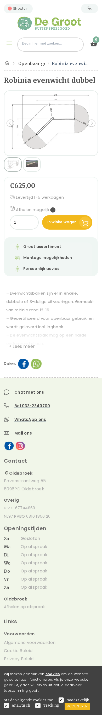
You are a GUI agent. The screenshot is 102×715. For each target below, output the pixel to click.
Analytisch (21, 705)
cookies (53, 673)
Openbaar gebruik (38, 63)
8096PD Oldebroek (24, 489)
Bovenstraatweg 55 (25, 481)
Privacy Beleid (18, 659)
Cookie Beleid (18, 651)
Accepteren (77, 706)
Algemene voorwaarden (29, 643)
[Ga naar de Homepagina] (7, 62)
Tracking (51, 705)
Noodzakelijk (77, 700)
